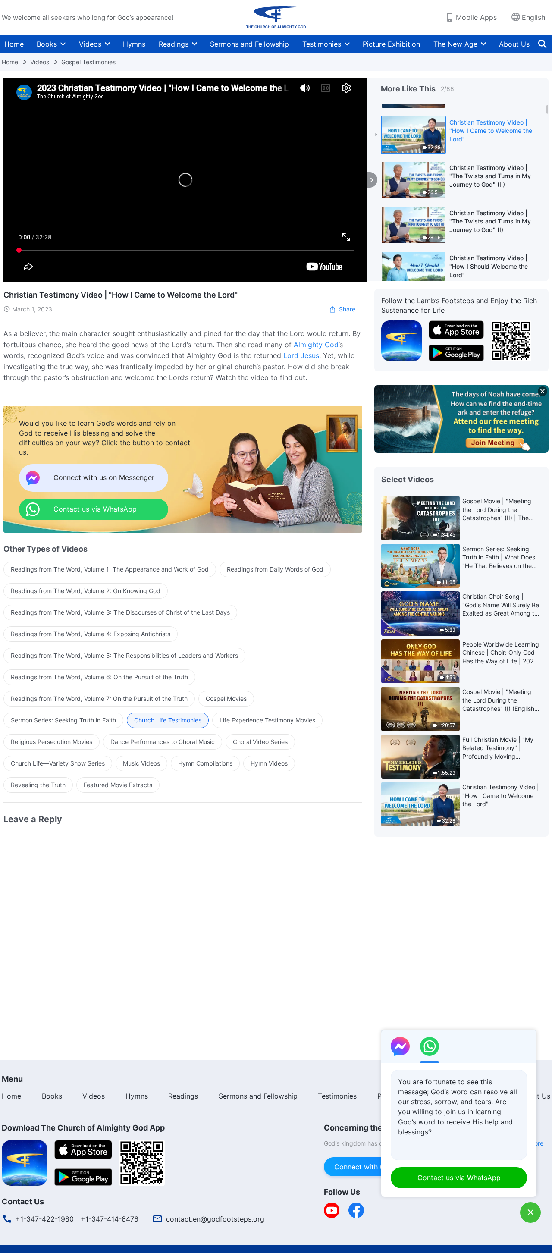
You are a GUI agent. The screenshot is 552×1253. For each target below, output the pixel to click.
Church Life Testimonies (167, 720)
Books (47, 44)
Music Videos (141, 763)
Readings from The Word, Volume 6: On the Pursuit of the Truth (99, 677)
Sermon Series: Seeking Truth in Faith (63, 720)
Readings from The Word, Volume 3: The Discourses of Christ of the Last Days (120, 612)
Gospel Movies (226, 698)
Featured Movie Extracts (118, 784)
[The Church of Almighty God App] (401, 340)
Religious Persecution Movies (51, 741)
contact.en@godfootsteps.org (215, 1219)
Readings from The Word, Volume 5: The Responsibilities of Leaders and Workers (124, 655)
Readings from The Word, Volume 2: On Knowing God (85, 590)
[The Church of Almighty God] (276, 17)
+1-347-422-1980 (45, 1219)
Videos (90, 44)
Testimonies (321, 44)
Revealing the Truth (38, 784)
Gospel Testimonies (88, 62)
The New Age (455, 44)
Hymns (134, 44)
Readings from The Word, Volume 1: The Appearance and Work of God (110, 569)
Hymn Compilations (205, 763)
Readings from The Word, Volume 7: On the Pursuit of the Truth (99, 698)
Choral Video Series (260, 741)
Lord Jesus (301, 355)
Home (14, 44)
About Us (514, 44)
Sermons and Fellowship (249, 44)
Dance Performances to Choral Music (162, 741)
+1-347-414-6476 (109, 1219)
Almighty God (316, 344)
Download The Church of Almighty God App (83, 1127)
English (533, 17)
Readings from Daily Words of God (275, 569)
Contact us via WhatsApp (459, 1177)
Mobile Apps (476, 17)
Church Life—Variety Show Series (58, 763)
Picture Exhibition (391, 44)
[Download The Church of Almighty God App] (24, 1162)
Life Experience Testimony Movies (267, 720)
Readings (173, 44)
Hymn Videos (269, 763)
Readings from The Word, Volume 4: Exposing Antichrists (90, 633)
